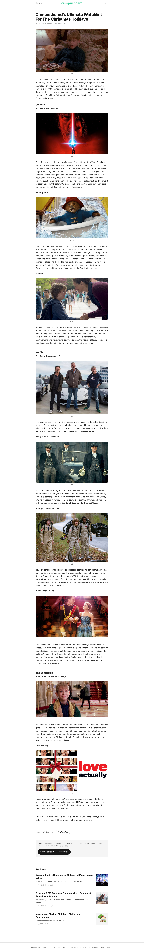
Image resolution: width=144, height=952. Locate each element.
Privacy (110, 947)
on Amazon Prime (86, 431)
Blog (58, 947)
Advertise (86, 947)
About (52, 947)
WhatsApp (64, 832)
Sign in (105, 3)
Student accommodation (72, 947)
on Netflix (65, 582)
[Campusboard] (72, 3)
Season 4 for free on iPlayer (85, 503)
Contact (95, 947)
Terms (102, 947)
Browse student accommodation (54, 852)
